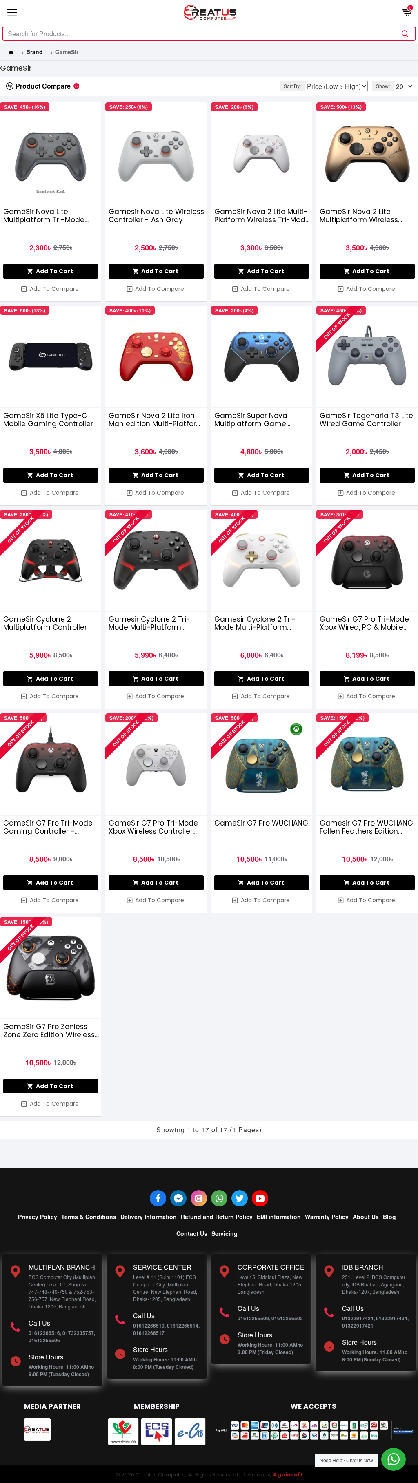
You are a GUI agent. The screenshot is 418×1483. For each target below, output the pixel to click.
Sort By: (292, 85)
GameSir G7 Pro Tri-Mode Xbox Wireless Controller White (153, 827)
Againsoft (288, 1475)
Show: (383, 85)
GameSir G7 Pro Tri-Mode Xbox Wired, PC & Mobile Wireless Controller (364, 623)
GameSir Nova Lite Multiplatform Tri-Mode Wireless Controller (43, 216)
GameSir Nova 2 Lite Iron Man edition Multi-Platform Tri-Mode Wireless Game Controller (156, 420)
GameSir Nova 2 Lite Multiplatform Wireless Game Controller (359, 216)
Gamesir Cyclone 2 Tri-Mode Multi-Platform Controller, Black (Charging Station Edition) (156, 623)
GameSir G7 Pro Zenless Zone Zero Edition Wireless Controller (49, 1031)
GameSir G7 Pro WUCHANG (261, 823)
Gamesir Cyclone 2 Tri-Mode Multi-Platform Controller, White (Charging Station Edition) (262, 623)
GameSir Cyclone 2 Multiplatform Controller (45, 623)
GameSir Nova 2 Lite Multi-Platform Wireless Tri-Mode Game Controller (262, 216)
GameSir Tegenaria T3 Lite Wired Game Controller (366, 420)
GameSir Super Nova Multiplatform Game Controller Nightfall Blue (255, 420)
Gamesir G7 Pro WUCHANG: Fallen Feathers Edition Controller (367, 827)
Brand (34, 52)
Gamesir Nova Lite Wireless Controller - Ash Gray (156, 216)
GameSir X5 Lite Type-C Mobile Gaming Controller (48, 420)
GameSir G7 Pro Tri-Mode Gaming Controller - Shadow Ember (48, 827)
